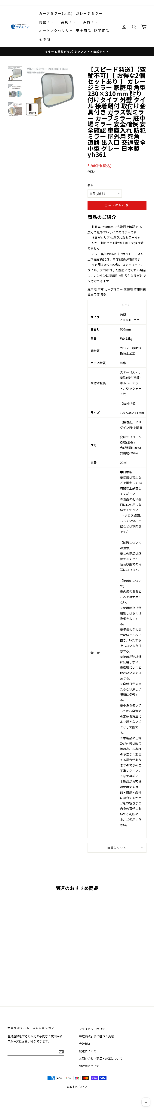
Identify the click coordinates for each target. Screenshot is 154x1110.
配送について (116, 847)
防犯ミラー (48, 22)
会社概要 (85, 1044)
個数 (91, 185)
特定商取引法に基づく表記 (96, 1036)
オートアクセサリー (56, 30)
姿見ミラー (70, 22)
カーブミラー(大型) (56, 13)
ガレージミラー (89, 13)
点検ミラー (92, 22)
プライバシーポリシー (93, 1029)
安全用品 (83, 30)
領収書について (89, 1066)
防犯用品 (102, 30)
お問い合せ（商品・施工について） (102, 1058)
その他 (45, 39)
